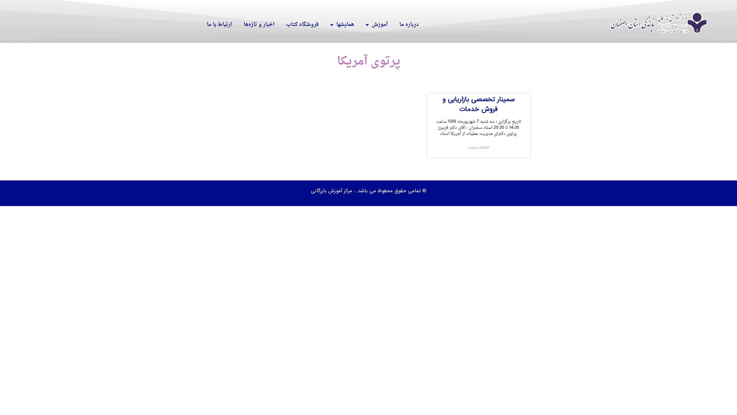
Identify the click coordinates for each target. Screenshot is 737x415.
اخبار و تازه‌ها (259, 25)
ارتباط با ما (219, 25)
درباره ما (409, 25)
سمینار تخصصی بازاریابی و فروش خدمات (478, 104)
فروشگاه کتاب (302, 25)
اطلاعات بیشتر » (478, 147)
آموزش (380, 25)
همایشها (345, 25)
